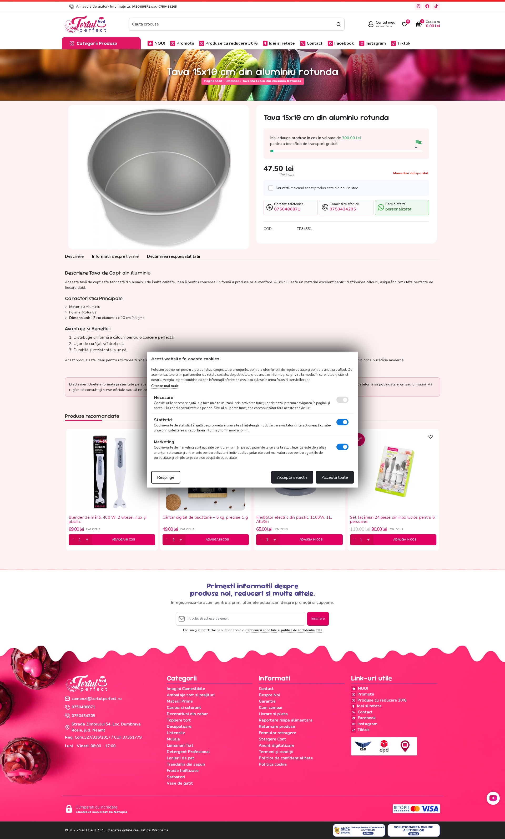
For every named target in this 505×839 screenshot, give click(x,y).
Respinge (165, 477)
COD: (268, 228)
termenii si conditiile (261, 630)
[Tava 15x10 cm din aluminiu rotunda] (158, 177)
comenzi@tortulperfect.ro (97, 698)
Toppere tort (179, 720)
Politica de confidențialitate (286, 758)
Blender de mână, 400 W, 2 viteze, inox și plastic (107, 519)
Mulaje (173, 739)
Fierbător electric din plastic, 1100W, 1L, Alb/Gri (294, 519)
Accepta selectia (292, 477)
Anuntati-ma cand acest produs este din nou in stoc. (317, 188)
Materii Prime (180, 701)
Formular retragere (277, 732)
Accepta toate (335, 477)
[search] (338, 24)
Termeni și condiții (276, 751)
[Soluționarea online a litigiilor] (413, 830)
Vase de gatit (180, 783)
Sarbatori (176, 777)
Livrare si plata (273, 714)
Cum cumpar (271, 707)
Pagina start (213, 81)
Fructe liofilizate (183, 770)
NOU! (159, 43)
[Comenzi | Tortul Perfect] (85, 24)
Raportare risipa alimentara (285, 720)
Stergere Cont (272, 739)
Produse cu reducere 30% (231, 43)
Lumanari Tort (180, 745)
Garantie (267, 701)
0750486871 (141, 6)
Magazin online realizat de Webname (138, 830)
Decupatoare (179, 726)
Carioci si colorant (184, 707)
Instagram (376, 43)
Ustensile (232, 81)
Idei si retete (282, 43)
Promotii (185, 43)
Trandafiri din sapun (186, 764)
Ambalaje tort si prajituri (191, 695)
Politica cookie (273, 764)
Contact (314, 43)
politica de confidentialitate (301, 630)
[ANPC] (359, 830)
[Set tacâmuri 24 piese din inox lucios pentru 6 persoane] (393, 471)
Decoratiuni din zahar (187, 714)
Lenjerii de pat (180, 758)
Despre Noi (269, 695)
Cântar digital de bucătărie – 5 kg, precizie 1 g (205, 517)
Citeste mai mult (164, 385)
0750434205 (167, 6)
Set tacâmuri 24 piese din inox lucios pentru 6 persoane (392, 519)
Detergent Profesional (188, 751)
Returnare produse (277, 726)
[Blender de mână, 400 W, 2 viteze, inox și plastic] (111, 471)
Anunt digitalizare (276, 745)
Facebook (344, 43)
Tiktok (404, 43)
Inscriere (318, 618)
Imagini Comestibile (186, 688)
